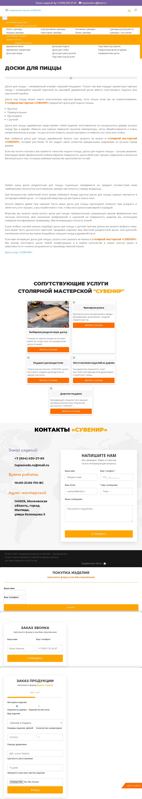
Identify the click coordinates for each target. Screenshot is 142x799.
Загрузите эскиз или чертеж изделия (26, 772)
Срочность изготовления (20, 758)
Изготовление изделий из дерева (94, 362)
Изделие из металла (39, 709)
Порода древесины (17, 744)
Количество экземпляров (49, 728)
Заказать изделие (52, 170)
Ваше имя (70, 471)
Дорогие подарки (71, 393)
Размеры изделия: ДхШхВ (20, 728)
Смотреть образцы (90, 173)
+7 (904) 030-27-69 (66, 3)
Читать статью (48, 349)
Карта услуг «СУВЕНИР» (18, 252)
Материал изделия (17, 702)
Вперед (35, 789)
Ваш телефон (108, 471)
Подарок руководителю (48, 362)
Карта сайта (134, 785)
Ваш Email (70, 485)
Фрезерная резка (93, 307)
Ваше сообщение (73, 499)
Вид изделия (13, 713)
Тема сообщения (108, 485)
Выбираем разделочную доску (48, 332)
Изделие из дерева (17, 709)
